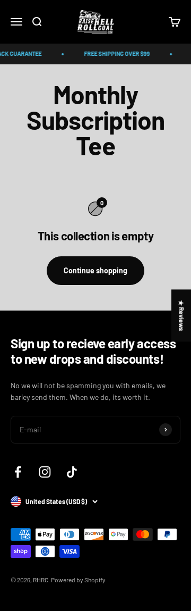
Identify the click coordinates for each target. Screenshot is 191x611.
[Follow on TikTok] (72, 472)
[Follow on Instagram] (45, 472)
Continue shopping (95, 270)
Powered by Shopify (78, 579)
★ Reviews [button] (181, 315)
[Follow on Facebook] (18, 472)
